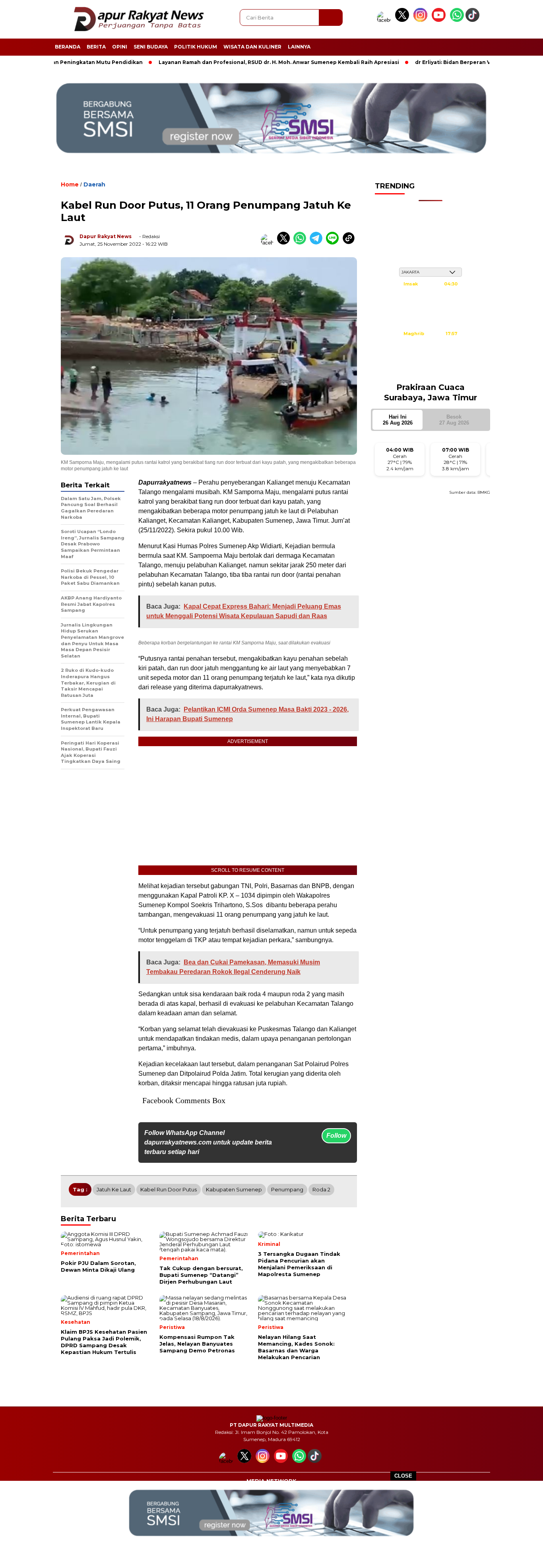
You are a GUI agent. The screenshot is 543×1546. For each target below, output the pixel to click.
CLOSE (403, 1476)
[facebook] (385, 20)
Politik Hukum (195, 47)
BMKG (483, 492)
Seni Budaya (151, 47)
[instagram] (421, 20)
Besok (454, 420)
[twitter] (403, 20)
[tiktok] (473, 20)
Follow (336, 1135)
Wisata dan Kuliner (252, 47)
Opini (119, 47)
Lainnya (299, 47)
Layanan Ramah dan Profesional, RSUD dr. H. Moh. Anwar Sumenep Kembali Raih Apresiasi (238, 62)
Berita (96, 47)
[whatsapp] (457, 20)
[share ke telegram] (318, 243)
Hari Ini (398, 420)
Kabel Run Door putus (168, 1189)
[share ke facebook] (269, 243)
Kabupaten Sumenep (234, 1189)
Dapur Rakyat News (106, 236)
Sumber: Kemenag (430, 372)
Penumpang (287, 1189)
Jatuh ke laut (114, 1189)
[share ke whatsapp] (301, 243)
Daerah (94, 184)
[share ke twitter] (285, 243)
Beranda (67, 47)
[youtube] (440, 20)
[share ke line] (334, 243)
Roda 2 (321, 1189)
